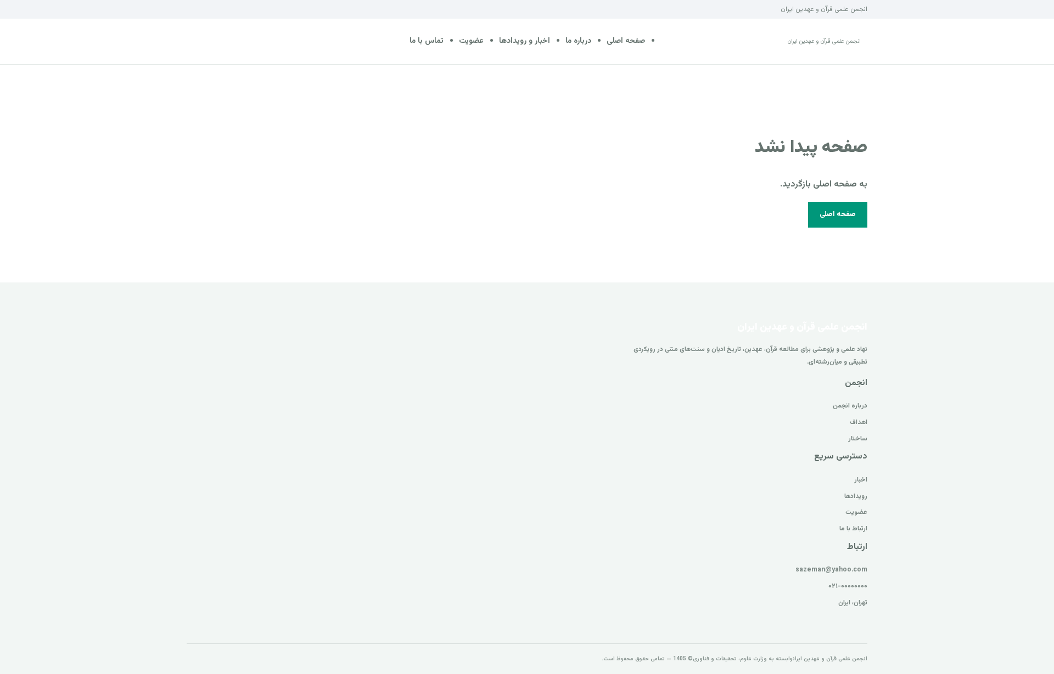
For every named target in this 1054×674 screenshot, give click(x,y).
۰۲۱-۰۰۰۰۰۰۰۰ (847, 586)
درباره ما (578, 41)
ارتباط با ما (853, 529)
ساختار (857, 439)
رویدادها (855, 496)
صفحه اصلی (626, 41)
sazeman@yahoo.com (831, 570)
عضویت (471, 41)
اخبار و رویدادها (524, 41)
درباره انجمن (850, 406)
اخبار (860, 480)
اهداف (858, 422)
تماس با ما (427, 41)
